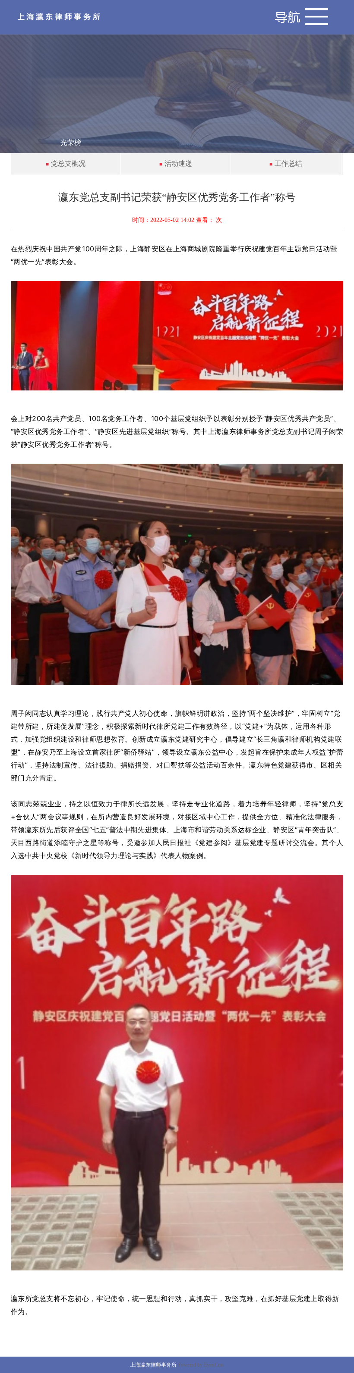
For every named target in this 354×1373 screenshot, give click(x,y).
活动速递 (178, 163)
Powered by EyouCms (200, 1365)
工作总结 (288, 163)
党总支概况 (68, 163)
